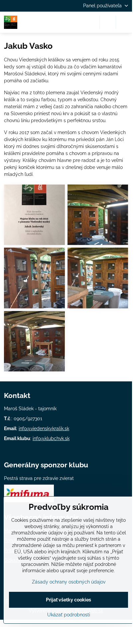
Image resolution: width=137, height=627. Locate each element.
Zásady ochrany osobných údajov (68, 582)
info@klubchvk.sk (51, 438)
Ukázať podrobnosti (68, 614)
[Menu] (124, 22)
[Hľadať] (108, 22)
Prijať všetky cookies (68, 599)
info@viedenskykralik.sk (44, 428)
